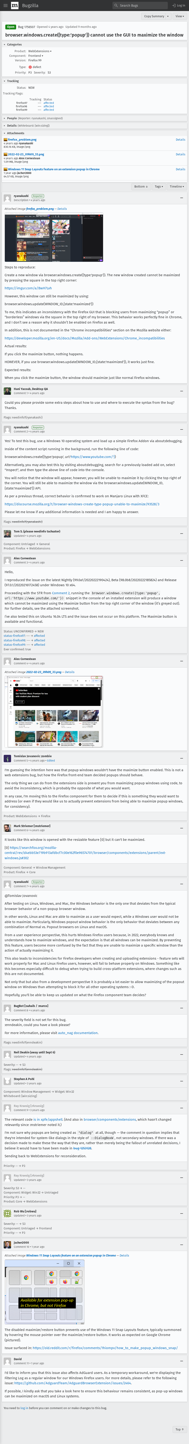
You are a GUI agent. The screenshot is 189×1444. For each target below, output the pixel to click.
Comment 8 (21, 1010)
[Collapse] (181, 198)
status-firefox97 (14, 635)
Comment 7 (21, 886)
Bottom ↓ (141, 186)
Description (21, 200)
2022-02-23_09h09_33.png (25, 154)
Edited (51, 760)
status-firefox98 (14, 640)
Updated (19, 535)
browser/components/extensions (110, 1119)
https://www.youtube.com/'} (93, 457)
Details (180, 139)
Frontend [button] (35, 55)
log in (24, 1408)
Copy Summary (154, 16)
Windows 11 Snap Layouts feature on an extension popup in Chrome (53, 169)
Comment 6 (21, 830)
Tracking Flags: (13, 93)
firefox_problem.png (21, 139)
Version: (20, 60)
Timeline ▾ (177, 186)
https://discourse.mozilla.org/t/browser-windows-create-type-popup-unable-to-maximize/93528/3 (82, 504)
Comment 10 (21, 1246)
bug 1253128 (82, 1148)
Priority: (20, 72)
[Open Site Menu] (5, 5)
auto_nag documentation (78, 1033)
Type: (22, 67)
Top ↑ (180, 1429)
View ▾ (180, 16)
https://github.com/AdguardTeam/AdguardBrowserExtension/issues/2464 (72, 1383)
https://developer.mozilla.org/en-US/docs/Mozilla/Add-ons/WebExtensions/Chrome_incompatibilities (85, 338)
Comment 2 (21, 431)
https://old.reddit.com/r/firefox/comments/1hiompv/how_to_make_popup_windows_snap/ (105, 1348)
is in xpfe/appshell (47, 1119)
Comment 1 (21, 393)
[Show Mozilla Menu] (14, 5)
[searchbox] (140, 5)
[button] (178, 5)
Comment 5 (21, 760)
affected (49, 103)
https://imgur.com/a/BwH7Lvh (28, 288)
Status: (21, 87)
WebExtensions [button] (40, 51)
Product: (20, 51)
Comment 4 (21, 663)
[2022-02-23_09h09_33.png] (54, 712)
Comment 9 (21, 1110)
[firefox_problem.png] (54, 237)
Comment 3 (21, 562)
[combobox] (140, 5)
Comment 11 (21, 1363)
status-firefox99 (14, 644)
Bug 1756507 (26, 27)
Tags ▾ (159, 186)
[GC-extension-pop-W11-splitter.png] (45, 1292)
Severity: (39, 72)
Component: (17, 55)
